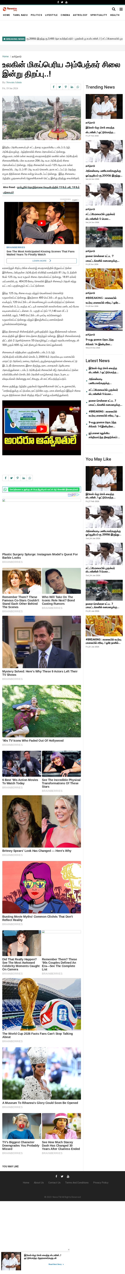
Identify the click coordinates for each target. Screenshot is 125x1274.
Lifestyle (51, 15)
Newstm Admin (14, 82)
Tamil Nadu (20, 15)
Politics (36, 15)
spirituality (98, 15)
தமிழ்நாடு (16, 56)
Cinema (65, 15)
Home (6, 15)
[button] (121, 9)
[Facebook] (58, 2)
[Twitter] (62, 2)
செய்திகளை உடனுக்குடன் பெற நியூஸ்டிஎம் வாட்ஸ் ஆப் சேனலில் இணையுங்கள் (44, 489)
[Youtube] (66, 2)
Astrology (80, 15)
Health (115, 15)
